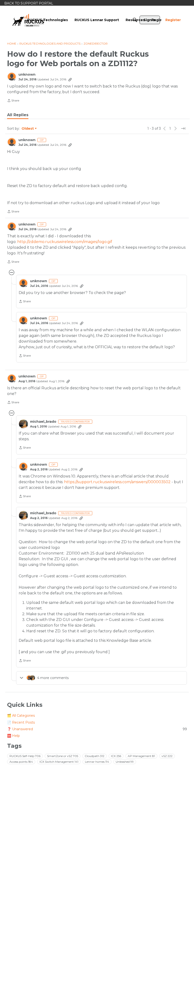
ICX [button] (116, 756)
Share (13, 101)
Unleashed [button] (125, 761)
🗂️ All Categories (21, 715)
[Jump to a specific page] (183, 128)
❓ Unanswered (97, 729)
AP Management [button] (141, 756)
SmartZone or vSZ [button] (62, 756)
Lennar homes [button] (97, 761)
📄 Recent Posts (21, 722)
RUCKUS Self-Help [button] (24, 756)
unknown (26, 75)
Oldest (28, 128)
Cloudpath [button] (94, 756)
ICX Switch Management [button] (59, 761)
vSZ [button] (167, 756)
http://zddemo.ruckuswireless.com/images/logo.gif (64, 241)
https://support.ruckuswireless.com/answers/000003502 (117, 482)
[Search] (135, 20)
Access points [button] (21, 761)
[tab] (17, 115)
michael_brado (43, 422)
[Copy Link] (70, 79)
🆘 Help (13, 736)
